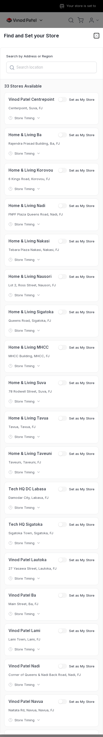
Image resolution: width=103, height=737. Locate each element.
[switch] (62, 99)
